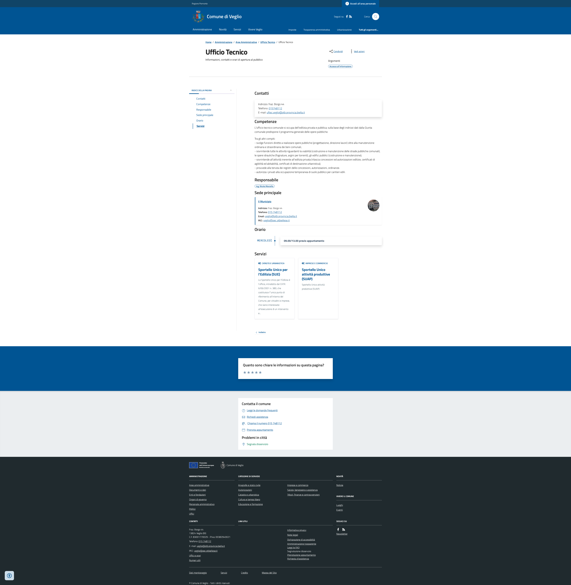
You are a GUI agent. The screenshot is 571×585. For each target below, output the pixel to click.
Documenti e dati (197, 490)
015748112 (275, 108)
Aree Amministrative (246, 42)
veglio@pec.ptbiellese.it (276, 220)
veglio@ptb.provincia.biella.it (281, 216)
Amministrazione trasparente (301, 544)
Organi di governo (198, 499)
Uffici (191, 513)
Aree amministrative (199, 485)
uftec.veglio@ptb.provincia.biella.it (286, 112)
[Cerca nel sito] (374, 16)
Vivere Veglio (255, 29)
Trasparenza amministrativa (316, 29)
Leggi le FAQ (293, 547)
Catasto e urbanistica (248, 494)
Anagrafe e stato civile (249, 485)
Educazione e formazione (250, 504)
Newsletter (342, 534)
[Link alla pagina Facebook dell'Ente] (338, 529)
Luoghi (339, 505)
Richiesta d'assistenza (298, 558)
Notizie (339, 485)
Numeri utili (194, 560)
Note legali (292, 535)
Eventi (339, 510)
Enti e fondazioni (197, 494)
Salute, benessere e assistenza (302, 490)
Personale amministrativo (201, 504)
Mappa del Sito (269, 572)
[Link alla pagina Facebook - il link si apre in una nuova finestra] (347, 16)
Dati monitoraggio (198, 572)
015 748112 (275, 212)
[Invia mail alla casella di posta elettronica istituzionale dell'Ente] (211, 546)
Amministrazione (202, 29)
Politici (192, 509)
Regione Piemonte (200, 3)
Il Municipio (264, 201)
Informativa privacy (296, 530)
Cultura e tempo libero (249, 499)
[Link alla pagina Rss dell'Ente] (343, 529)
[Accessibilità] (9, 575)
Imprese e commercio (297, 485)
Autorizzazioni (245, 490)
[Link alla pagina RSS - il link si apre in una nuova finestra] (350, 16)
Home (208, 42)
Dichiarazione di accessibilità (301, 539)
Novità (222, 29)
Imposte (292, 29)
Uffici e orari (195, 555)
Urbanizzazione (344, 29)
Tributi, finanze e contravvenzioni (303, 494)
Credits (244, 572)
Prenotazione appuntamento (301, 555)
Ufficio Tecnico (267, 42)
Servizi (237, 29)
